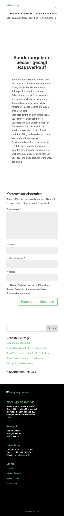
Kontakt (10, 468)
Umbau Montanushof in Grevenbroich (26, 348)
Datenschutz (12, 478)
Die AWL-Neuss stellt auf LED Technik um (28, 353)
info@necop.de (22, 455)
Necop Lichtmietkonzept (19, 363)
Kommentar (13, 209)
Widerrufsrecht (13, 473)
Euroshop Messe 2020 (18, 343)
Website (10, 271)
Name (10, 244)
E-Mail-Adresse (15, 258)
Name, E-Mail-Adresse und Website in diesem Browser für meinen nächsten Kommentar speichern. (28, 289)
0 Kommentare (48, 18)
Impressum (11, 483)
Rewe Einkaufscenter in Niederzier (24, 358)
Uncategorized (30, 18)
